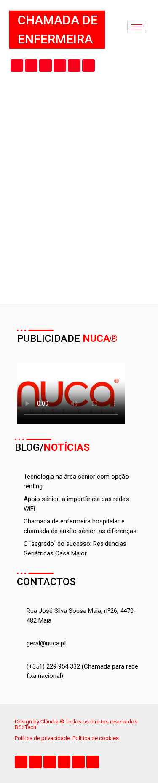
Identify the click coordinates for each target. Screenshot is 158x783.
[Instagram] (74, 65)
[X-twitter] (31, 65)
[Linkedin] (60, 65)
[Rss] (88, 65)
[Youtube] (45, 65)
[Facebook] (17, 65)
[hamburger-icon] (136, 27)
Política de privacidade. (43, 738)
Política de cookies (95, 738)
